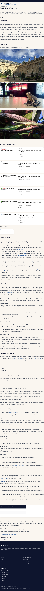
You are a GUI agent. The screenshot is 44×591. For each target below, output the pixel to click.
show (11, 231)
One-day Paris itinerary (27, 557)
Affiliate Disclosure (10, 588)
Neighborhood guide (26, 563)
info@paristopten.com (5, 551)
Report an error (12, 534)
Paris (25, 253)
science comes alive (18, 358)
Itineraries (32, 0)
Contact (2, 561)
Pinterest (2, 580)
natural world (20, 249)
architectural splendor (37, 358)
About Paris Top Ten (5, 570)
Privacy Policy (3, 563)
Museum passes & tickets (27, 561)
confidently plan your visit (19, 465)
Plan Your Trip (37, 0)
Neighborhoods (26, 0)
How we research (4, 534)
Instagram (3, 578)
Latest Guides (3, 576)
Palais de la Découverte (14, 241)
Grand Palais (10, 292)
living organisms (33, 261)
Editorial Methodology (5, 572)
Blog (2, 559)
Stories (41, 0)
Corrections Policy (4, 574)
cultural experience (33, 476)
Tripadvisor (2, 481)
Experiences (21, 0)
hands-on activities (22, 255)
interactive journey (4, 478)
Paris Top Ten (5, 546)
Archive (2, 557)
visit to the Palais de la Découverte (17, 412)
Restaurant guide (26, 559)
